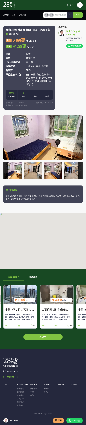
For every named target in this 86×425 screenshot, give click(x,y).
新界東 (6, 15)
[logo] (9, 5)
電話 (60, 420)
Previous (5, 170)
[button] (70, 15)
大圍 (13, 15)
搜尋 (77, 15)
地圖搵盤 (60, 384)
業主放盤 (74, 384)
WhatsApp (76, 420)
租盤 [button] (51, 15)
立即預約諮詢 (76, 46)
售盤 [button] (46, 15)
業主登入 (70, 5)
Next (80, 170)
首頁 (5, 384)
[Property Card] (20, 307)
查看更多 (43, 337)
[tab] (46, 15)
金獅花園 (22, 15)
